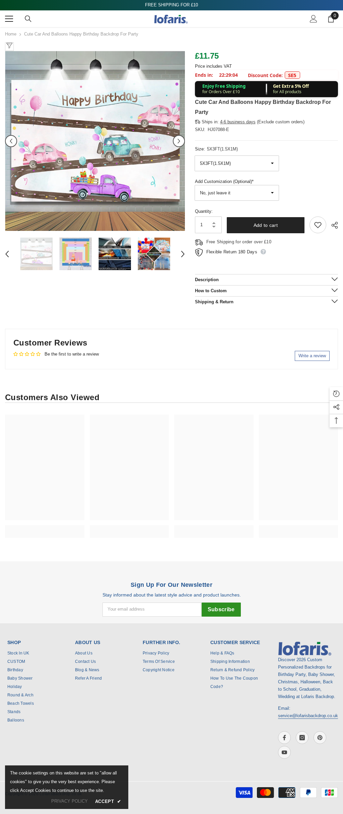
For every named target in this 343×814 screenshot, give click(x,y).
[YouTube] (284, 752)
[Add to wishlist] (318, 224)
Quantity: (204, 211)
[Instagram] (302, 737)
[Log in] (313, 18)
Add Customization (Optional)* (224, 181)
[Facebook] (284, 737)
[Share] (332, 225)
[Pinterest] (320, 737)
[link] (44, 527)
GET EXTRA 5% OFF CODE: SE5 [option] (171, 4)
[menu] (9, 19)
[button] (11, 141)
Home (10, 34)
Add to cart (266, 225)
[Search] (28, 19)
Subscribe (221, 609)
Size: (216, 148)
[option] (95, 141)
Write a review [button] (312, 355)
